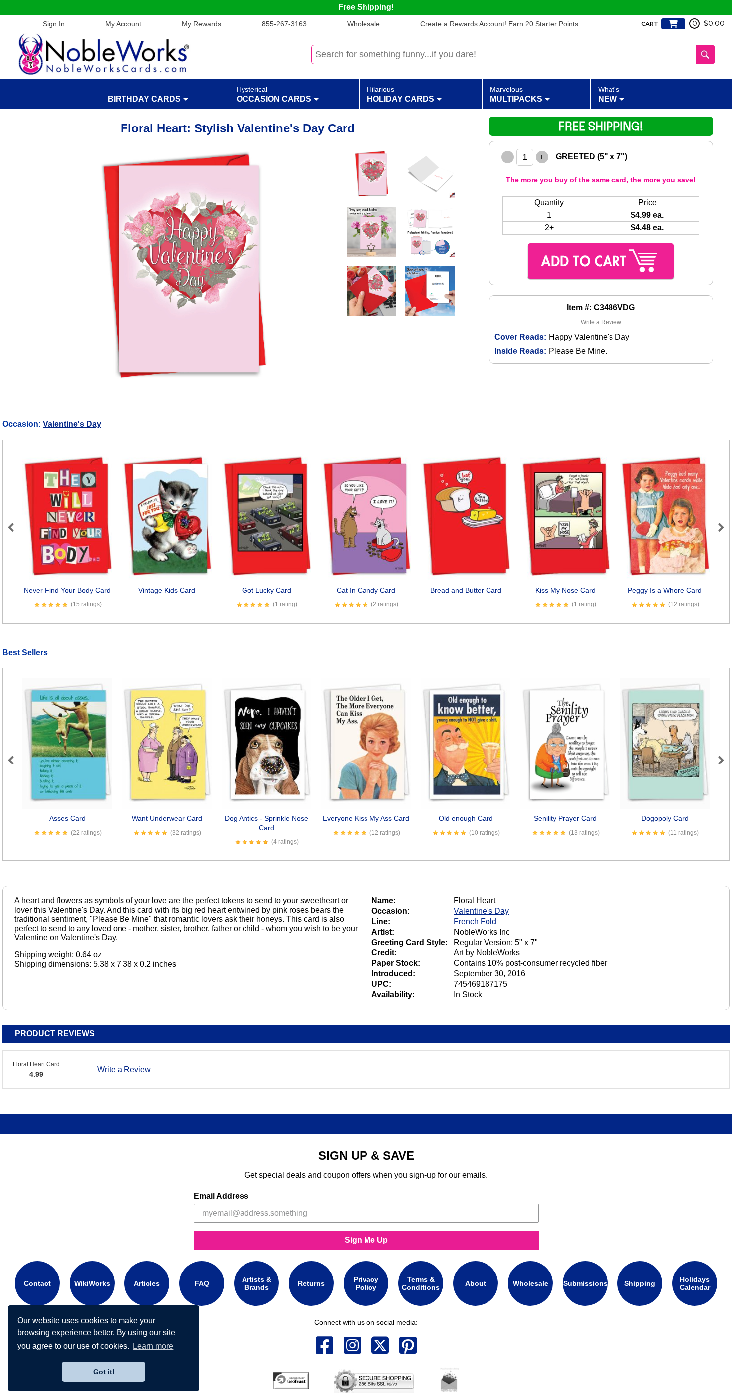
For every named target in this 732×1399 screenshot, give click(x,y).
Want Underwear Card (167, 818)
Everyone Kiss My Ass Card (366, 818)
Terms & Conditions (421, 1283)
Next (716, 527)
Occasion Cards (274, 94)
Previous (15, 527)
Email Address (221, 1196)
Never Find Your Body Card (67, 590)
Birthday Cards (144, 99)
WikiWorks (92, 1283)
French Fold (475, 921)
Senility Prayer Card (565, 818)
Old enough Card (466, 818)
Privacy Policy (366, 1283)
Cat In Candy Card (366, 590)
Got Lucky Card (266, 590)
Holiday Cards (400, 94)
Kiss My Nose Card (565, 590)
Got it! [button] (104, 1372)
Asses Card (67, 818)
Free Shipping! (366, 7)
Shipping (639, 1283)
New (608, 94)
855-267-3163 (284, 24)
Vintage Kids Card (166, 590)
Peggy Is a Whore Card (665, 590)
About (475, 1283)
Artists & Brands (256, 1283)
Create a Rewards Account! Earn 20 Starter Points (499, 24)
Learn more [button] (153, 1346)
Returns (311, 1283)
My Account (123, 24)
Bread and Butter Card (465, 590)
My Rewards (201, 24)
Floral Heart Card (36, 1064)
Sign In (54, 24)
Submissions (585, 1283)
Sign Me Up (366, 1240)
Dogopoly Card (665, 818)
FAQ (202, 1283)
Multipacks (516, 94)
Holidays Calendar (695, 1283)
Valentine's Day (72, 424)
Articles (147, 1283)
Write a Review (601, 322)
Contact (37, 1283)
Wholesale (363, 24)
